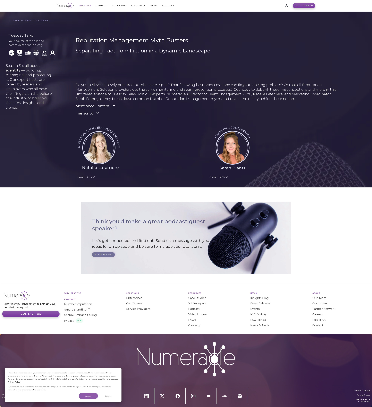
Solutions (132, 293)
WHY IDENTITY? (72, 293)
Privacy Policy (363, 395)
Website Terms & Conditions (363, 400)
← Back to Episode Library (29, 20)
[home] (65, 6)
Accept (88, 396)
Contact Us (31, 313)
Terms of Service (362, 391)
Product (69, 299)
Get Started (304, 6)
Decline (108, 396)
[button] (101, 5)
